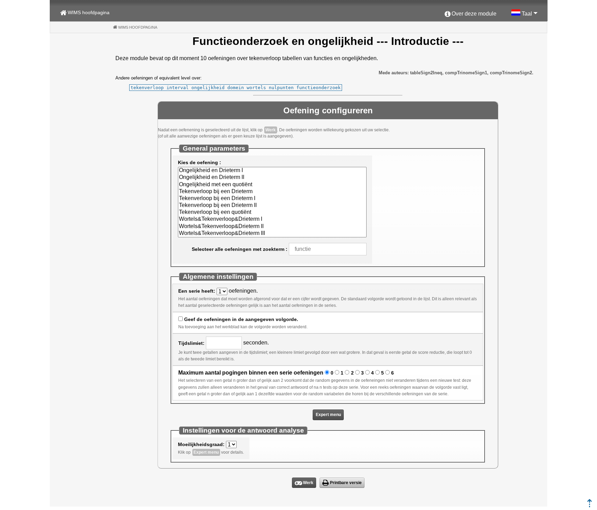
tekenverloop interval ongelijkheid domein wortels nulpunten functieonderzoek (236, 87)
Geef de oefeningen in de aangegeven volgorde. (241, 319)
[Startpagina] (589, 505)
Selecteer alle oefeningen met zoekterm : (239, 249)
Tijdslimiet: (191, 343)
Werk (270, 130)
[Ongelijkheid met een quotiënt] (272, 184)
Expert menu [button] (328, 414)
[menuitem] (470, 14)
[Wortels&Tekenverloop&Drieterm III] (272, 233)
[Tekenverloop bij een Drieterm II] (272, 205)
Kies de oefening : (199, 162)
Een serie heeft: (196, 291)
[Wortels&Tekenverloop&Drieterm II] (272, 226)
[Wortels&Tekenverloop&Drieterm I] (272, 219)
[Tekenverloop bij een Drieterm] (272, 191)
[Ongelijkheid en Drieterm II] (272, 177)
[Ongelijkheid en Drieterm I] (272, 170)
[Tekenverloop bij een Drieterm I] (272, 198)
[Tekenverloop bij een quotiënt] (272, 212)
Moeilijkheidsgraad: (201, 444)
